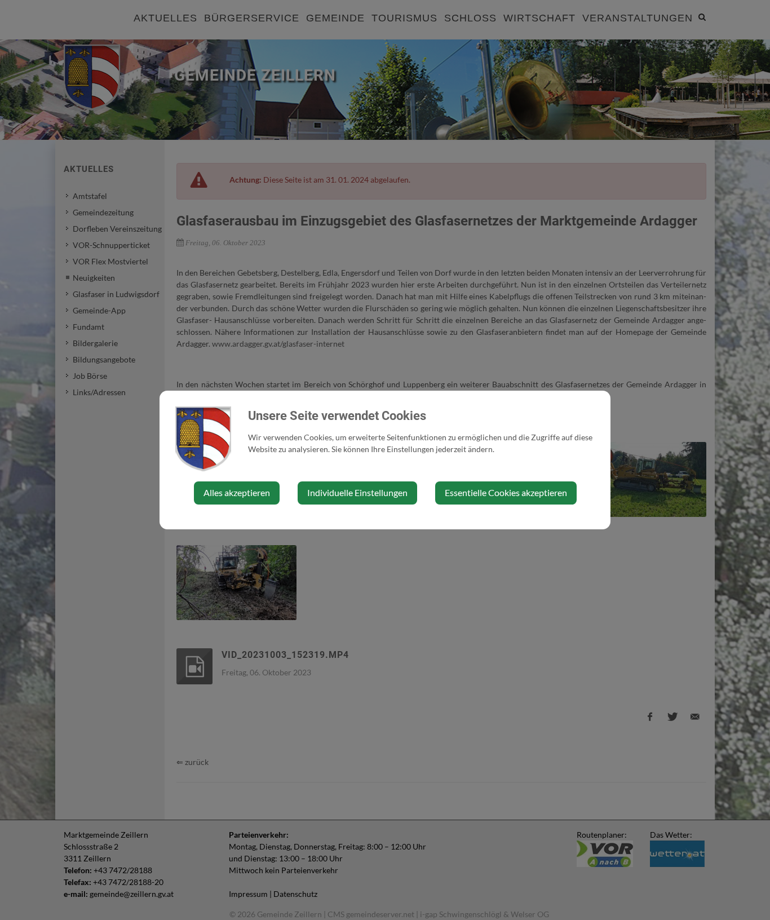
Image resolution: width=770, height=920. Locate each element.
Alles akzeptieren (236, 492)
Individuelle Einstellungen (357, 492)
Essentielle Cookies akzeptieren (506, 492)
